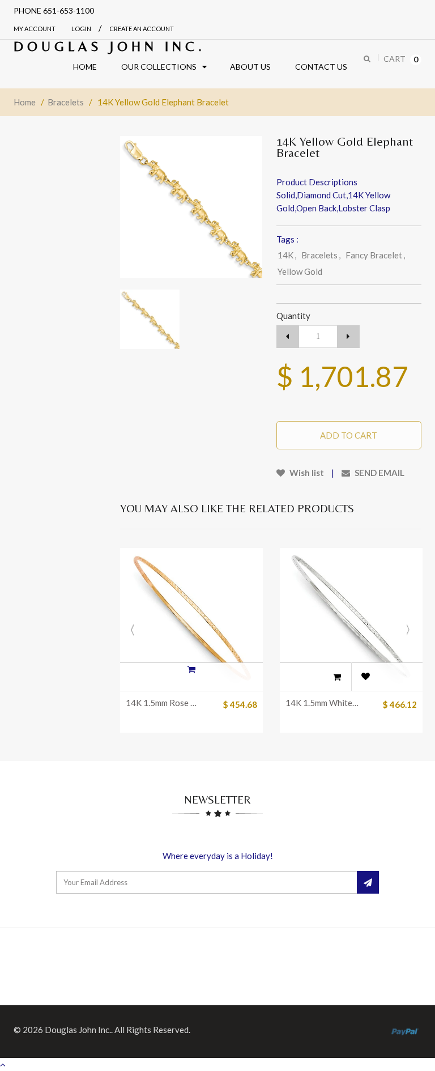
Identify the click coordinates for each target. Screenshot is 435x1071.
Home (25, 102)
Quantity (293, 316)
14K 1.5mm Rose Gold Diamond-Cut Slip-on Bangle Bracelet (163, 703)
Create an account (141, 28)
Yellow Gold (300, 271)
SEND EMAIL (378, 473)
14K (287, 255)
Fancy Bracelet (375, 255)
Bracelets (66, 102)
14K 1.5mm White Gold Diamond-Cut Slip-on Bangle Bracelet (322, 703)
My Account (35, 28)
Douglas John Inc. (110, 46)
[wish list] (365, 676)
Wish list (306, 473)
